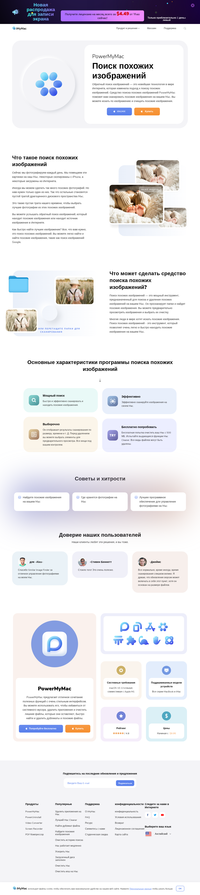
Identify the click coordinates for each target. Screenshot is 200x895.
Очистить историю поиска (69, 840)
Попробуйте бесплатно (42, 728)
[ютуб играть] (162, 815)
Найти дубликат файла (67, 826)
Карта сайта (121, 834)
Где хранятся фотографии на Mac (99, 499)
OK (180, 888)
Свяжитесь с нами (95, 828)
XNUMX (121, 111)
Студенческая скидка (96, 834)
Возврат (119, 823)
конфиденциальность (126, 811)
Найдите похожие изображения (65, 833)
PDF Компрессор (34, 834)
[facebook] (148, 815)
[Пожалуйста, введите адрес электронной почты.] (91, 783)
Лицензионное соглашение (130, 828)
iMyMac (21, 29)
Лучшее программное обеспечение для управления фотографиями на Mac (157, 502)
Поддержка (170, 28)
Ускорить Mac (62, 851)
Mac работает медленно (68, 845)
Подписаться (125, 783)
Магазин (151, 28)
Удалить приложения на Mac (68, 813)
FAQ (87, 817)
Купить (148, 111)
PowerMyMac (32, 811)
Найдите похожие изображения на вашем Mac (42, 499)
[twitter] (155, 815)
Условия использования (128, 817)
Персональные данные (140, 888)
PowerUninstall (33, 817)
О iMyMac (90, 811)
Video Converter (33, 823)
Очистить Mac (62, 865)
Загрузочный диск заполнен (65, 859)
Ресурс (89, 823)
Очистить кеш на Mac (66, 871)
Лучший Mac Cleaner (66, 820)
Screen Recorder (34, 828)
